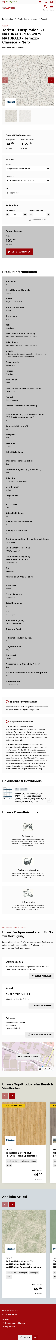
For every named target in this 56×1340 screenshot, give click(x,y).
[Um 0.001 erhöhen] (25, 214)
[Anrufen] (46, 2)
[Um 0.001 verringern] (7, 214)
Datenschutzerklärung (15, 1323)
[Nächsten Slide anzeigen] (51, 80)
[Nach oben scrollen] (35, 1337)
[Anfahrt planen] (40, 2)
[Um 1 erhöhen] (48, 214)
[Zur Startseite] (8, 8)
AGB (7, 1319)
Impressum (10, 1327)
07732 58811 (20, 994)
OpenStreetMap (46, 1069)
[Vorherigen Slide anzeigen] (5, 80)
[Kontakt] (52, 2)
